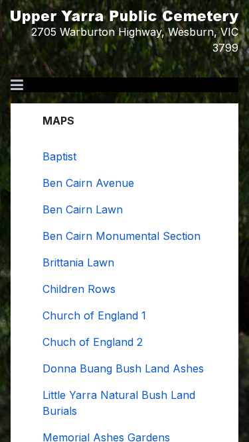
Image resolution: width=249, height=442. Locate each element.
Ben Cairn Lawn (82, 209)
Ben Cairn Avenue (88, 183)
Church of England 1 (94, 315)
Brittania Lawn (78, 262)
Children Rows (79, 289)
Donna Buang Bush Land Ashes (123, 368)
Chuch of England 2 (92, 342)
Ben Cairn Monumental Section (121, 236)
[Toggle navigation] (17, 85)
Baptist (59, 156)
